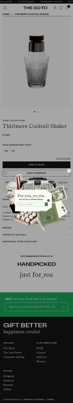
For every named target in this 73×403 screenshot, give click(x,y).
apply (43, 210)
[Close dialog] (69, 171)
